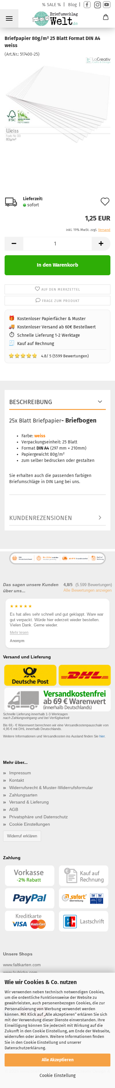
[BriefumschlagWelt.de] (57, 20)
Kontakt (16, 780)
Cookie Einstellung (57, 1075)
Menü (9, 18)
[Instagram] (97, 4)
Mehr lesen (19, 632)
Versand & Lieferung (29, 802)
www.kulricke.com (20, 972)
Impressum (20, 772)
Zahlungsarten (23, 794)
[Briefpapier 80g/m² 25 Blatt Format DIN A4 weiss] (57, 103)
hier (102, 736)
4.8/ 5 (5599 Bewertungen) (49, 355)
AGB (13, 809)
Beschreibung (30, 402)
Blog (72, 4)
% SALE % (51, 4)
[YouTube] (106, 4)
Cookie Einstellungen (29, 824)
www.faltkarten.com (22, 964)
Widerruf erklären (22, 836)
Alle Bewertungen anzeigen (87, 590)
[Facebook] (87, 4)
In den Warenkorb (57, 265)
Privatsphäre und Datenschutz (38, 816)
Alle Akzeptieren (58, 1059)
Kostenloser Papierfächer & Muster (51, 318)
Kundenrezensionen (40, 518)
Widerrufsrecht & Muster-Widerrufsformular (51, 787)
